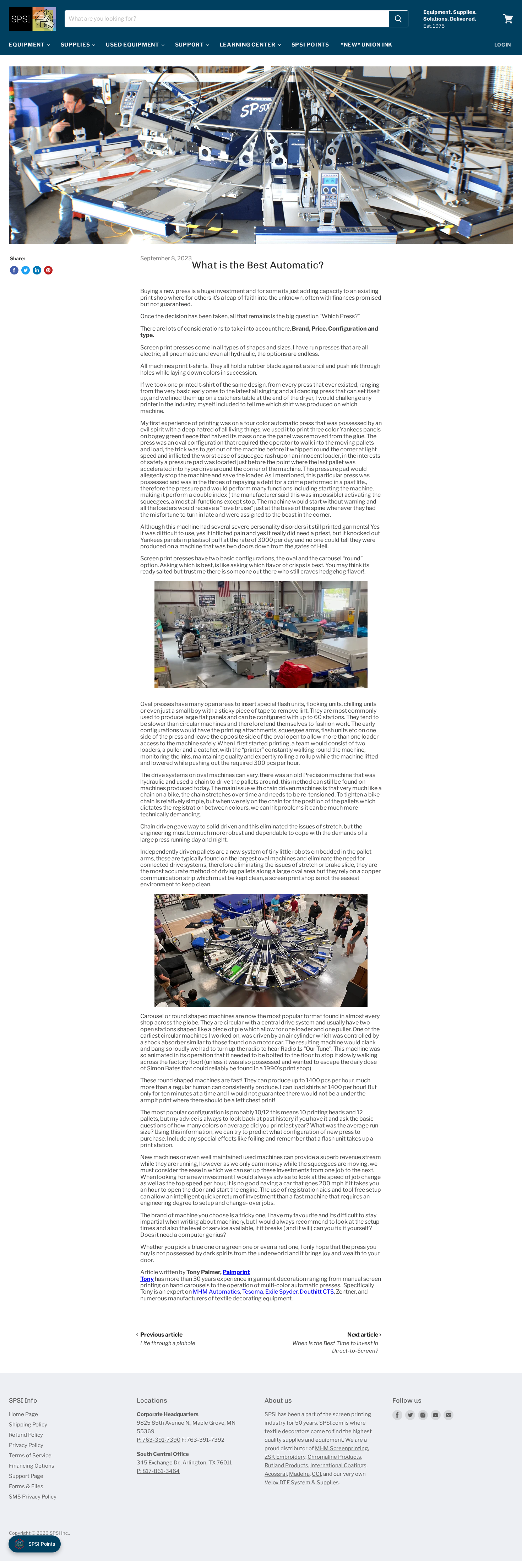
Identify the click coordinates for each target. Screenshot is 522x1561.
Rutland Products (286, 1465)
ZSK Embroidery (285, 1457)
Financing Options (31, 1466)
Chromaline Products (334, 1457)
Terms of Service (30, 1455)
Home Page (23, 1414)
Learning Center (248, 45)
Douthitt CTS (317, 1291)
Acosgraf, (276, 1474)
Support (190, 45)
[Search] (398, 19)
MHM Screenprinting (341, 1448)
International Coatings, (339, 1465)
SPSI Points (310, 45)
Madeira (299, 1474)
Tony (147, 1279)
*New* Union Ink (366, 45)
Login (503, 45)
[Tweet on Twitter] (25, 270)
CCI (316, 1474)
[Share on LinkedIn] (37, 270)
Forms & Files (26, 1486)
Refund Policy (26, 1435)
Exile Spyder (281, 1291)
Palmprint (236, 1272)
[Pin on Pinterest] (48, 270)
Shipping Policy (28, 1424)
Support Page (26, 1476)
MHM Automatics (216, 1291)
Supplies (76, 45)
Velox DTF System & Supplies (302, 1482)
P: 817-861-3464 (158, 1471)
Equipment (27, 45)
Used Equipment (133, 45)
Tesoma (252, 1291)
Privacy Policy (26, 1445)
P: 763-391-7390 (158, 1440)
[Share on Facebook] (14, 270)
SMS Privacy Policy (32, 1497)
